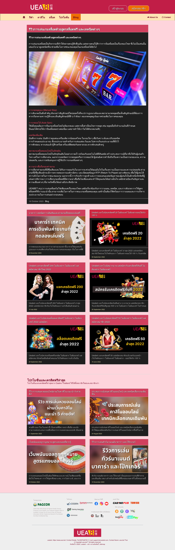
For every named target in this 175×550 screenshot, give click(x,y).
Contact (167, 17)
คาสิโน (41, 17)
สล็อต (52, 17)
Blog (76, 17)
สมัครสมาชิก (139, 8)
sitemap (102, 544)
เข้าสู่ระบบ (118, 8)
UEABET (33, 188)
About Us (153, 17)
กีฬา (31, 17)
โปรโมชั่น (64, 17)
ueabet (83, 544)
